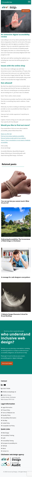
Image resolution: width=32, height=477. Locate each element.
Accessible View (7, 2)
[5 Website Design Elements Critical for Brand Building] (16, 297)
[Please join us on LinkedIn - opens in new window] (2, 385)
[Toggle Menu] (29, 1)
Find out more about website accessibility (12, 136)
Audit (3, 438)
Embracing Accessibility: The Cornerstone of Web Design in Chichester (15, 240)
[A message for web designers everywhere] (16, 260)
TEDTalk (4, 446)
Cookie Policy (6, 423)
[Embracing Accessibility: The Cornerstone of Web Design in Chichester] (16, 222)
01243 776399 (6, 388)
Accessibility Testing (8, 440)
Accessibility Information (9, 418)
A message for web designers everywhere (15, 277)
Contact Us (5, 451)
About (4, 448)
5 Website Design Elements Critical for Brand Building (14, 315)
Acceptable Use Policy (8, 426)
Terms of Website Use (8, 412)
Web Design (5, 433)
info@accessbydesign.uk (9, 392)
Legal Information (7, 407)
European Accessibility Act (9, 443)
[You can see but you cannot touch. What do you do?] (16, 184)
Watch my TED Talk (6, 134)
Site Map (4, 420)
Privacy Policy (6, 410)
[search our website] (2, 4)
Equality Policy (6, 415)
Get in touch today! (7, 363)
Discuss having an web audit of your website (13, 138)
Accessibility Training (8, 435)
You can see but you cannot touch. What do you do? (15, 202)
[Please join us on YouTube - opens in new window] (5, 385)
